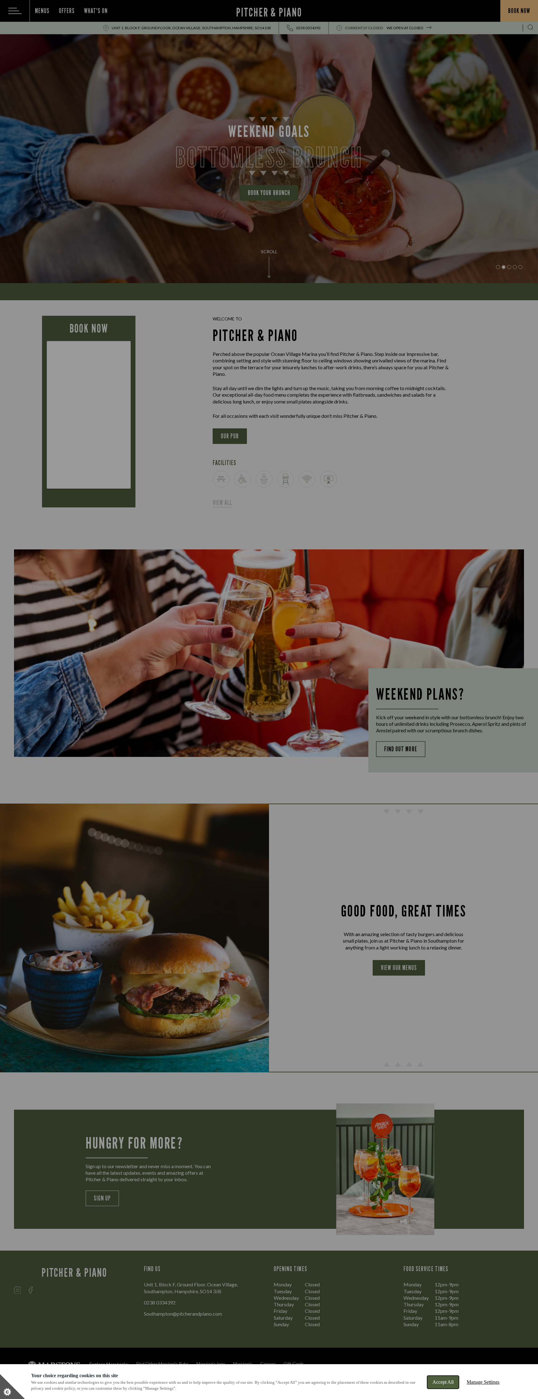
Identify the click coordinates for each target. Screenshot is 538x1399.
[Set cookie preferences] (12, 1386)
